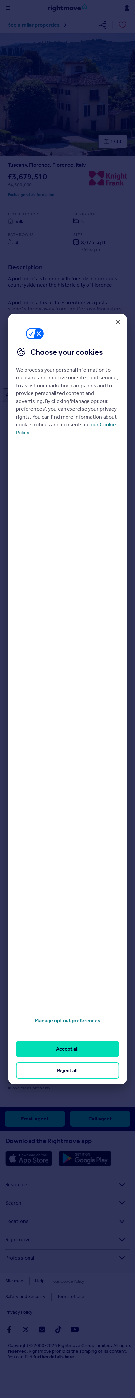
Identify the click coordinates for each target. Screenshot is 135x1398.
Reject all (67, 1070)
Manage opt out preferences (67, 1020)
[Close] (117, 322)
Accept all (67, 1049)
